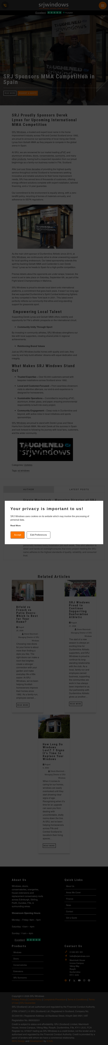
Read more (15, 525)
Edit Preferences (38, 535)
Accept (17, 535)
